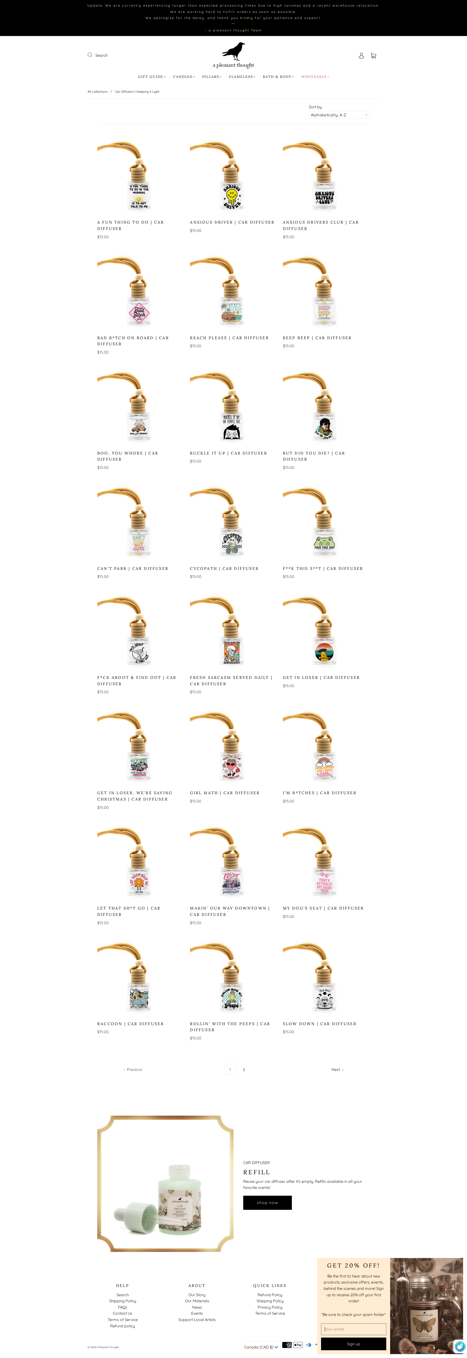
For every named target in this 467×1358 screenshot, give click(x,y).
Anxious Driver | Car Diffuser (232, 222)
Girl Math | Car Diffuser (225, 792)
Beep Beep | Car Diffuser (317, 337)
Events (197, 1313)
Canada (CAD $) (259, 1347)
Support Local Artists (197, 1319)
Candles (182, 77)
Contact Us (122, 1313)
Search (101, 55)
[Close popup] (457, 1263)
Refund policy (122, 1325)
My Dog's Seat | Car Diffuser (323, 908)
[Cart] (373, 55)
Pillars (210, 77)
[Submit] (93, 54)
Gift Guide (150, 77)
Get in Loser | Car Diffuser (321, 677)
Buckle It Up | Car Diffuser (228, 453)
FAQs (122, 1307)
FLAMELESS (241, 77)
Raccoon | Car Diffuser (130, 1023)
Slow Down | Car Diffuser (320, 1023)
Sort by (315, 107)
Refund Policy (270, 1294)
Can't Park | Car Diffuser (133, 568)
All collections (98, 91)
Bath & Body (277, 77)
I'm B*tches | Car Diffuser (320, 792)
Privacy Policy (270, 1307)
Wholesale (314, 77)
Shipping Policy (122, 1300)
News (197, 1307)
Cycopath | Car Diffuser (224, 568)
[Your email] (353, 1329)
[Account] (361, 55)
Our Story (197, 1294)
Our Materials (197, 1300)
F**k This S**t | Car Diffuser (323, 568)
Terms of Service (123, 1319)
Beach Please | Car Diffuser (229, 337)
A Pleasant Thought (108, 1347)
